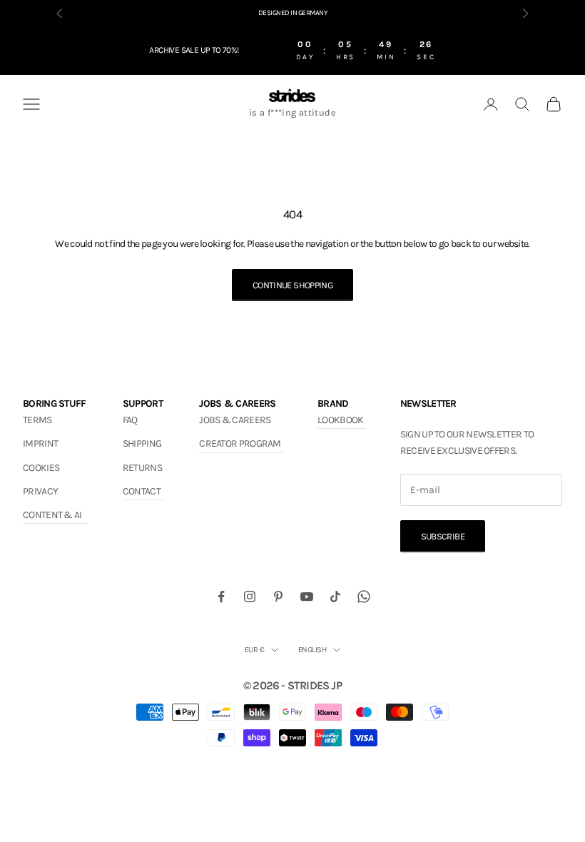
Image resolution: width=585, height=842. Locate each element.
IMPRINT (40, 443)
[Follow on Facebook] (221, 596)
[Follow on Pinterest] (278, 596)
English (312, 649)
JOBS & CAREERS (234, 420)
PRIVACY (40, 491)
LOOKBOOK (340, 420)
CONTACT (142, 491)
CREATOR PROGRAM (240, 443)
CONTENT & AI (52, 515)
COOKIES (41, 468)
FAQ (130, 420)
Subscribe (442, 536)
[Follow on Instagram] (250, 596)
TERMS (37, 420)
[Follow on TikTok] (335, 596)
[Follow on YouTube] (307, 596)
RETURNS (142, 468)
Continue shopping (292, 285)
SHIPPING (142, 443)
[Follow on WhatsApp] (364, 596)
